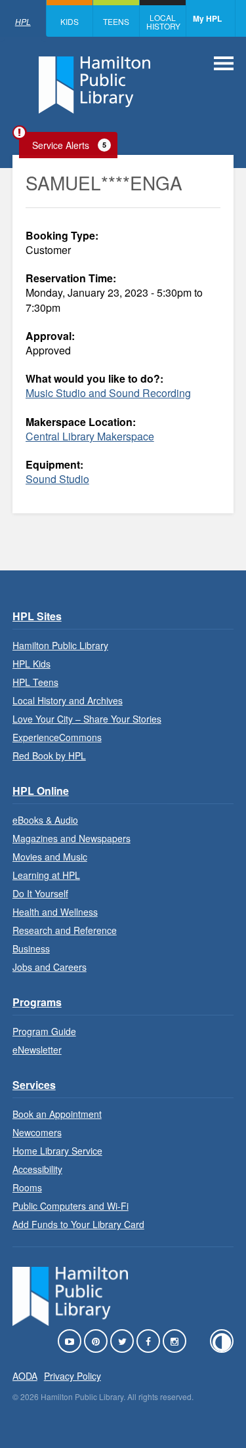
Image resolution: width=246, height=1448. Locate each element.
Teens (116, 21)
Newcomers (37, 1132)
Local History (163, 22)
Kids (69, 21)
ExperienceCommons (57, 737)
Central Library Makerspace (90, 436)
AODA (24, 1375)
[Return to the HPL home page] (70, 1321)
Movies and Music (49, 856)
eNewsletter (37, 1049)
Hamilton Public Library (60, 645)
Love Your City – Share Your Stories (86, 718)
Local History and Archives (67, 700)
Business (31, 948)
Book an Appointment (57, 1113)
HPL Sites (37, 616)
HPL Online (40, 790)
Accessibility (37, 1169)
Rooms (27, 1187)
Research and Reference (64, 930)
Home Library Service (57, 1150)
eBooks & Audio (45, 819)
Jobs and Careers (49, 966)
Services (34, 1084)
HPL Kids (31, 663)
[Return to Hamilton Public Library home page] (94, 86)
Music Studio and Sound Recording (108, 392)
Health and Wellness (55, 911)
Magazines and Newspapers (71, 838)
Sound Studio (57, 478)
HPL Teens (35, 682)
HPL (23, 21)
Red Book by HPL (49, 755)
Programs (37, 1002)
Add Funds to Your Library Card (78, 1224)
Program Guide (44, 1031)
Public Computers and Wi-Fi (70, 1205)
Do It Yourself (40, 893)
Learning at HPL (46, 875)
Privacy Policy (72, 1375)
